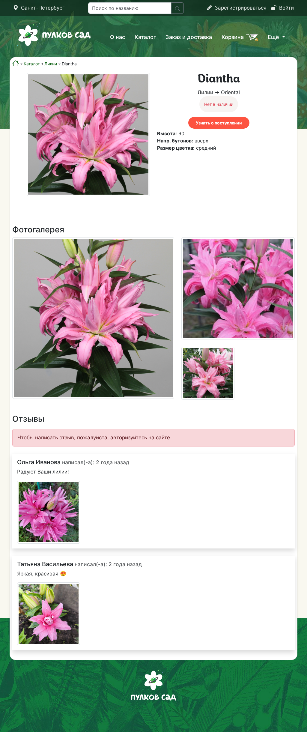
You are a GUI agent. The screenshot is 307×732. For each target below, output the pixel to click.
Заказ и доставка (188, 37)
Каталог (145, 37)
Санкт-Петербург (42, 8)
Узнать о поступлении (219, 122)
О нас (117, 37)
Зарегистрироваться (240, 8)
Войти (286, 8)
